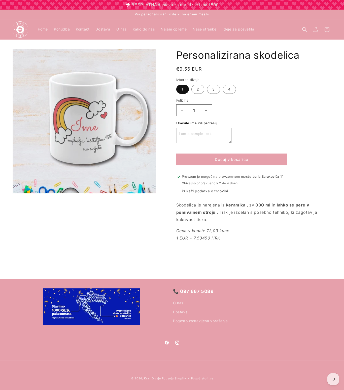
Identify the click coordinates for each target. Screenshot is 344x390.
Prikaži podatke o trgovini (205, 191)
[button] (304, 29)
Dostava (180, 312)
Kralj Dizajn (152, 378)
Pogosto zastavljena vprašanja (200, 321)
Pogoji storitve (202, 378)
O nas (178, 303)
